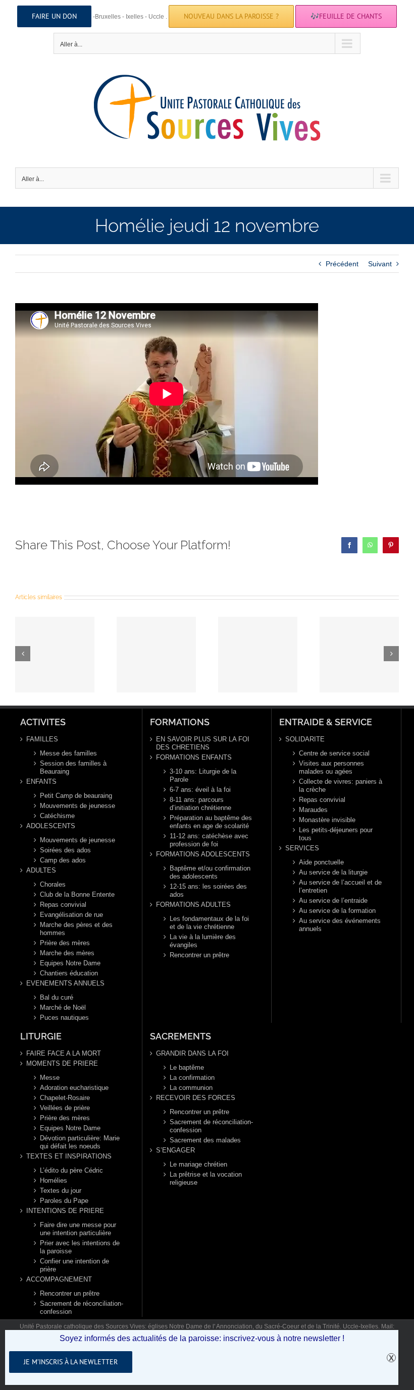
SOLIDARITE (305, 739)
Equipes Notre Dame (70, 963)
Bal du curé (56, 997)
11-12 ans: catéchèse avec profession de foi (209, 840)
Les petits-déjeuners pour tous (336, 834)
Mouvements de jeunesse (77, 805)
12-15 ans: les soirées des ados (208, 890)
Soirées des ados (65, 850)
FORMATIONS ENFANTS (194, 757)
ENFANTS (41, 781)
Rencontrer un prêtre (199, 955)
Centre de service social (334, 753)
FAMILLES (42, 739)
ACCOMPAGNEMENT (59, 1279)
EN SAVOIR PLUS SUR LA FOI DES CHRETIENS (202, 743)
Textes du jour (60, 1190)
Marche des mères (67, 953)
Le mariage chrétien (198, 1164)
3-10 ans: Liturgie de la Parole (203, 775)
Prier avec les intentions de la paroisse (80, 1247)
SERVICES (302, 848)
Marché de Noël (63, 1007)
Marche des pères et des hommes (76, 929)
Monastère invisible (327, 820)
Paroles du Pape (64, 1200)
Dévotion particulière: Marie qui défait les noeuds (80, 1142)
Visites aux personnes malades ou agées (331, 767)
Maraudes (313, 810)
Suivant (380, 264)
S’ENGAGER (175, 1150)
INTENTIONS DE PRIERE (65, 1210)
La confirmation (192, 1077)
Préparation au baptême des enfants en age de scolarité (211, 822)
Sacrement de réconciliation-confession (81, 1307)
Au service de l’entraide (333, 900)
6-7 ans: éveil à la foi (200, 789)
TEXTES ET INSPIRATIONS (69, 1156)
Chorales (53, 884)
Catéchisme (57, 816)
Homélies (53, 1180)
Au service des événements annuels (340, 925)
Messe (50, 1077)
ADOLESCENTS (50, 826)
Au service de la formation (337, 910)
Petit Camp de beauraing (76, 795)
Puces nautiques (64, 1017)
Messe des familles (68, 753)
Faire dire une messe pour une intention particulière (78, 1229)
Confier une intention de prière (74, 1265)
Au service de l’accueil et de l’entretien (340, 886)
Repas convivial (63, 904)
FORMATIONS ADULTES (193, 904)
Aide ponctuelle (321, 862)
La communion (191, 1087)
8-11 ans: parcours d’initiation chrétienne (200, 804)
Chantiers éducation (69, 973)
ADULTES (41, 870)
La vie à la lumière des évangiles (203, 941)
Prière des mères (65, 943)
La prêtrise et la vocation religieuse (206, 1178)
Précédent (342, 264)
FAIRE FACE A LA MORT (63, 1053)
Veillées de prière (65, 1108)
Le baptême (187, 1067)
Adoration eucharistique (74, 1087)
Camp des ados (63, 860)
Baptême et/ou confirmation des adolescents (210, 872)
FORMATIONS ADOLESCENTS (203, 854)
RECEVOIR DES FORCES (195, 1098)
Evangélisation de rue (71, 914)
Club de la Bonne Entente (77, 894)
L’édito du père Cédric (71, 1170)
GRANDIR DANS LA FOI (192, 1053)
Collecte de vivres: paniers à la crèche (340, 785)
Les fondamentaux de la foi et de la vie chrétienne (209, 923)
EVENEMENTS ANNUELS (65, 983)
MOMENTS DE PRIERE (62, 1063)
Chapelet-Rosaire (65, 1098)
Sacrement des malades (205, 1140)
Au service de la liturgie (333, 872)
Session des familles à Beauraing (73, 767)
